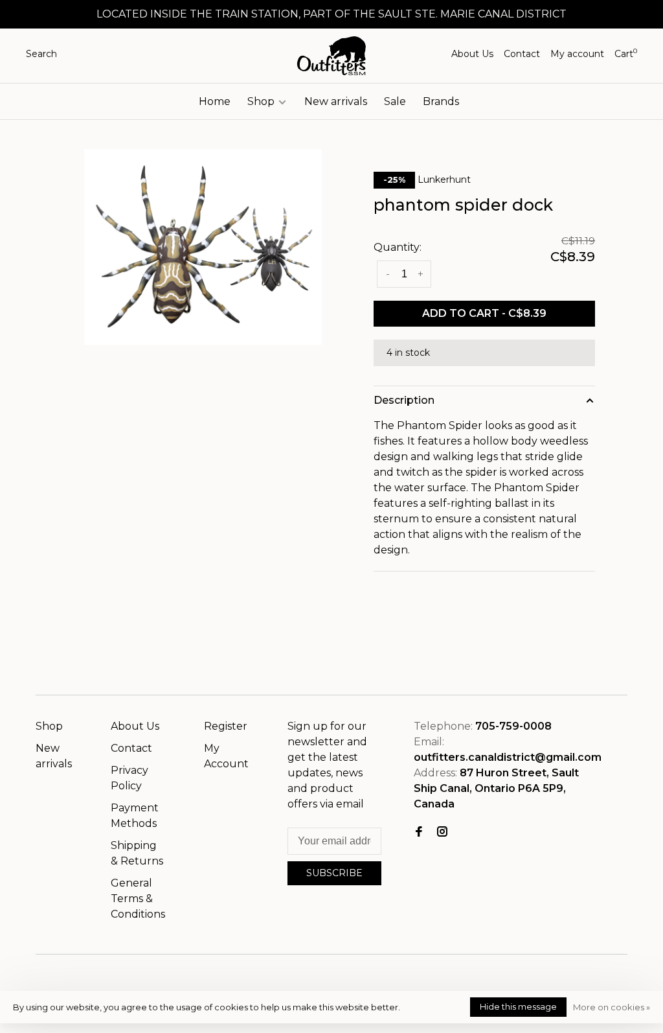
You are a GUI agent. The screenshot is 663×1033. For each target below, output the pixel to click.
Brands (441, 101)
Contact (522, 54)
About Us (472, 54)
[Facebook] (419, 832)
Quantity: (397, 247)
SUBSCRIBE (334, 873)
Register (225, 726)
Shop (262, 101)
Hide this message (518, 1006)
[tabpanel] (203, 247)
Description (404, 400)
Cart (625, 54)
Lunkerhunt (444, 179)
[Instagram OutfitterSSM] (442, 832)
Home (214, 101)
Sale (395, 101)
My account (577, 54)
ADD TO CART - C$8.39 (484, 313)
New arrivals (335, 101)
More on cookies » (611, 1007)
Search (41, 54)
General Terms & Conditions (138, 898)
